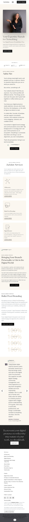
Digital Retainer (7, 458)
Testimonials (7, 470)
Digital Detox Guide (8, 475)
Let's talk (14, 285)
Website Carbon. (15, 502)
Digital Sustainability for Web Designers (13, 479)
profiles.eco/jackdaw (9, 511)
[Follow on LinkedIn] (5, 498)
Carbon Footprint (8, 485)
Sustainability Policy (8, 491)
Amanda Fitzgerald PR (16, 420)
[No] (27, 517)
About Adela (7, 464)
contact (15, 443)
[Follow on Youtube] (13, 498)
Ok (14, 519)
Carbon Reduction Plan (9, 487)
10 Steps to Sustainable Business (11, 477)
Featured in (14, 62)
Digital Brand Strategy (14, 162)
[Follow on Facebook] (8, 498)
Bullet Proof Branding (18, 300)
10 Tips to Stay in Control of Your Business (13, 481)
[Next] (26, 390)
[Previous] (2, 390)
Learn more (8, 196)
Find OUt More (8, 324)
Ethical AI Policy (7, 489)
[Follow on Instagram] (10, 498)
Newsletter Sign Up (8, 468)
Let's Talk (21, 2)
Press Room (6, 466)
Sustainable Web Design (9, 460)
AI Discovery (7, 454)
